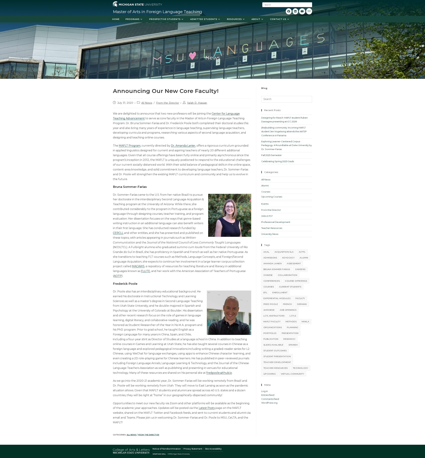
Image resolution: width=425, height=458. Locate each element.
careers (300, 269)
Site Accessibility (213, 449)
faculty (300, 298)
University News (269, 234)
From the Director (167, 102)
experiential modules (276, 298)
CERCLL (118, 232)
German (302, 304)
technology (300, 368)
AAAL (266, 252)
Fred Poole (270, 304)
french (287, 304)
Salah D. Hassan (197, 102)
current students (290, 286)
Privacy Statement (192, 449)
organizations (272, 327)
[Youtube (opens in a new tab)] (302, 11)
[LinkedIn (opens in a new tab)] (295, 11)
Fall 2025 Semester (271, 155)
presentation (290, 333)
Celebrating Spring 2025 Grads (277, 161)
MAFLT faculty (271, 321)
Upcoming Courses (271, 196)
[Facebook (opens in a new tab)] (289, 11)
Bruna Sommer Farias (276, 269)
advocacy (288, 257)
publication (270, 339)
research (289, 339)
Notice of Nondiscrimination (167, 449)
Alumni (265, 185)
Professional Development (275, 222)
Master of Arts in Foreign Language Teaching (157, 11)
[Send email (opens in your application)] (309, 11)
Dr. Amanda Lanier (183, 145)
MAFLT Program (129, 145)
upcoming (269, 374)
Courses (265, 191)
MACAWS (138, 266)
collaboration (287, 275)
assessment (294, 263)
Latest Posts (207, 408)
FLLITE (145, 271)
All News (146, 102)
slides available (273, 345)
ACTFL (302, 252)
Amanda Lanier (272, 263)
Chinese (268, 275)
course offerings (296, 281)
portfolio (270, 333)
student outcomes (275, 350)
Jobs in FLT (267, 216)
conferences (271, 281)
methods (291, 321)
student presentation (277, 356)
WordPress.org (269, 402)
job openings (288, 310)
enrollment (279, 292)
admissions (270, 257)
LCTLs (293, 315)
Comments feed (270, 399)
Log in (264, 391)
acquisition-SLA (284, 252)
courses (268, 286)
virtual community (292, 374)
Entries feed (267, 395)
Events (264, 203)
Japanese (269, 310)
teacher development (277, 362)
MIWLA (305, 321)
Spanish (293, 345)
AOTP (118, 275)
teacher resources (275, 368)
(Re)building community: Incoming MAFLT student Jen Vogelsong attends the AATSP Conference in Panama (284, 131)
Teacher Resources (271, 228)
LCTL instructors (273, 315)
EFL (265, 292)
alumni (304, 257)
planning (292, 327)
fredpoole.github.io (219, 372)
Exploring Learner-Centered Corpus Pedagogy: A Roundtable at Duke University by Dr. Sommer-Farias (286, 145)
